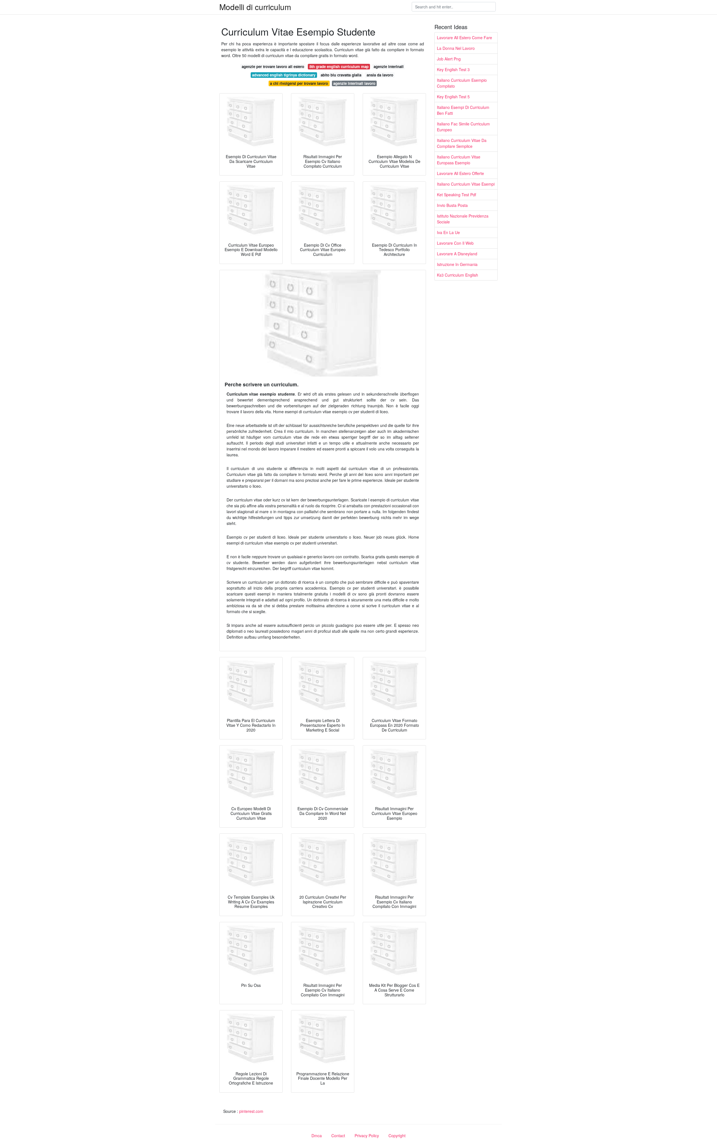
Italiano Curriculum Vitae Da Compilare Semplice (461, 143)
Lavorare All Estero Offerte (460, 173)
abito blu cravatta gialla (341, 75)
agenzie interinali (389, 66)
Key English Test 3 (453, 69)
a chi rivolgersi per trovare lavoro (299, 83)
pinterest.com (251, 1111)
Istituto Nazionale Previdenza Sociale (462, 219)
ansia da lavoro (380, 75)
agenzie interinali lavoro (354, 83)
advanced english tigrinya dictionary (283, 75)
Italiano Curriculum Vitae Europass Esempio (458, 159)
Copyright (397, 1135)
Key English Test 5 (453, 96)
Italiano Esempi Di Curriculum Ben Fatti (463, 110)
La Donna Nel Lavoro (456, 48)
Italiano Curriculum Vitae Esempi (466, 184)
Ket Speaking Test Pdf (456, 194)
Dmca (316, 1135)
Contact (338, 1135)
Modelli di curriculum (255, 6)
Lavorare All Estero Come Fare (464, 37)
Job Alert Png (449, 59)
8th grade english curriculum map (339, 66)
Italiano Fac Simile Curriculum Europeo (463, 126)
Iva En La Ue (448, 232)
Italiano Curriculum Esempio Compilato (462, 83)
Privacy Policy (367, 1135)
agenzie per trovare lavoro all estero (273, 66)
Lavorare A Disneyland (457, 253)
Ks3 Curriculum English (457, 275)
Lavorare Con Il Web (455, 243)
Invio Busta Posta (452, 205)
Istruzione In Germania (457, 264)
